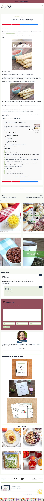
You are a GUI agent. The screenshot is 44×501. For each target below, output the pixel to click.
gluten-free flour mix (12, 132)
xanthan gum (15, 135)
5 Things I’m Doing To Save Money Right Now (8, 196)
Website (31, 323)
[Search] (40, 352)
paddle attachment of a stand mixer (27, 154)
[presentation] (10, 217)
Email (17, 323)
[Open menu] (42, 5)
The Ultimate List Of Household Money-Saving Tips (34, 196)
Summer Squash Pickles (4, 231)
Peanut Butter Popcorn (3, 235)
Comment (5, 309)
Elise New (20, 21)
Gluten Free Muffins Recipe (27, 235)
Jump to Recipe (19, 26)
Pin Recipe (37, 132)
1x (29, 129)
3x (32, 129)
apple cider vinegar (13, 141)
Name (4, 323)
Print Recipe (25, 26)
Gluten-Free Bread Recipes (27, 231)
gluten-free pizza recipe (10, 33)
